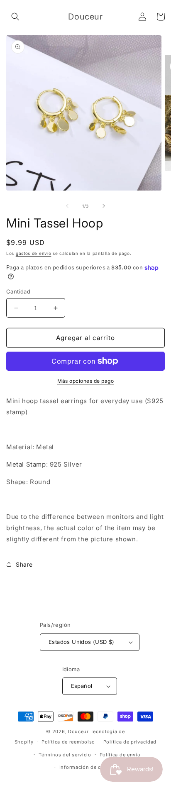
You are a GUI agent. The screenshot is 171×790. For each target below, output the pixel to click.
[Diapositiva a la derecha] (104, 206)
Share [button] (24, 564)
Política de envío (120, 755)
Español (82, 685)
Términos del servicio (65, 755)
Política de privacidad (129, 742)
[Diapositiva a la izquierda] (67, 206)
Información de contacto (89, 767)
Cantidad (18, 291)
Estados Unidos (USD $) (82, 641)
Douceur (78, 731)
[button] (15, 16)
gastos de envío (33, 253)
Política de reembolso (68, 742)
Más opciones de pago (85, 381)
